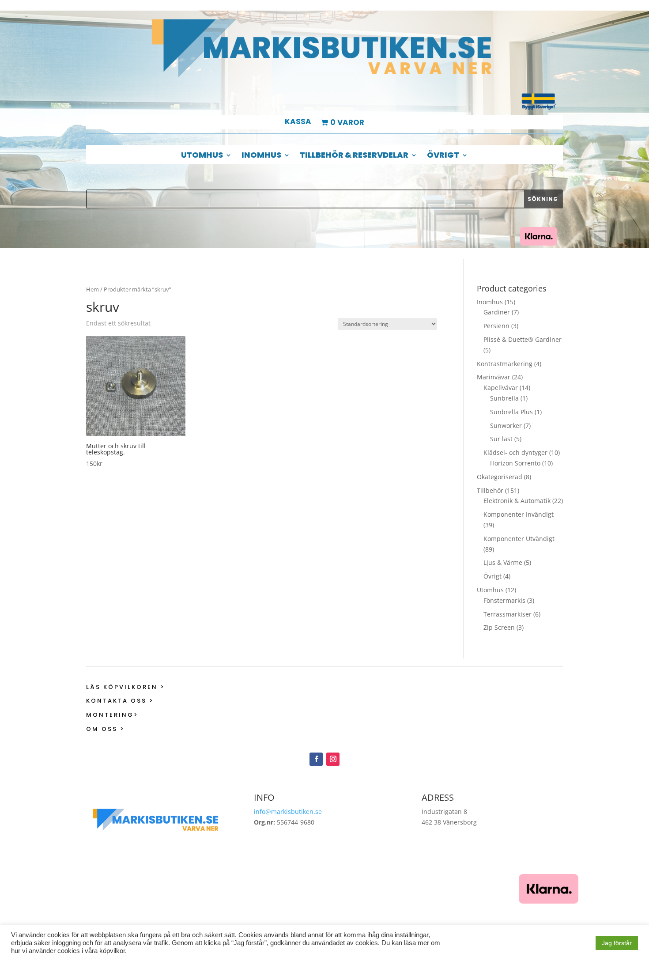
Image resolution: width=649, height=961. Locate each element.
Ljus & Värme (502, 562)
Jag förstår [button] (617, 942)
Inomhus (261, 156)
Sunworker (506, 425)
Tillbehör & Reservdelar (354, 156)
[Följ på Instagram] (333, 759)
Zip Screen (499, 627)
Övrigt (443, 156)
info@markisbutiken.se (288, 811)
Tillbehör (490, 490)
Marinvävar (493, 377)
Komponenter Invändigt (518, 514)
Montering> (112, 715)
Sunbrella (504, 398)
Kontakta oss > (120, 700)
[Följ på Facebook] (316, 759)
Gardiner (496, 312)
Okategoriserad (499, 477)
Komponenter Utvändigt (519, 538)
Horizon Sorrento (515, 463)
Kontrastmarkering (504, 363)
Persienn (496, 326)
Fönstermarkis (504, 600)
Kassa (298, 122)
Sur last (501, 439)
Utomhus (202, 156)
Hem (92, 289)
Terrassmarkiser (507, 614)
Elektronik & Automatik (517, 500)
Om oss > (105, 729)
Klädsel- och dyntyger (515, 452)
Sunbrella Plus (511, 412)
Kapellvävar (500, 387)
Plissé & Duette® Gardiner (522, 339)
